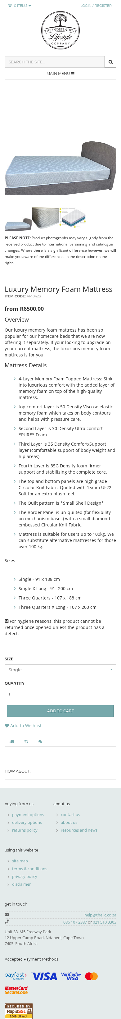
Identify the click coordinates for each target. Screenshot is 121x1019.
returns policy (25, 830)
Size (9, 659)
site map (20, 861)
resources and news (79, 830)
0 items (21, 5)
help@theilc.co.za (100, 915)
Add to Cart (60, 711)
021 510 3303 (104, 922)
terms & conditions (29, 868)
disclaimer (21, 884)
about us (69, 822)
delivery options (27, 822)
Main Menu (59, 73)
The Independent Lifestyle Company (60, 30)
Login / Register (96, 5)
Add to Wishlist (25, 725)
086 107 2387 (75, 922)
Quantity (15, 683)
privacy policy (24, 876)
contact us (70, 814)
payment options (28, 814)
